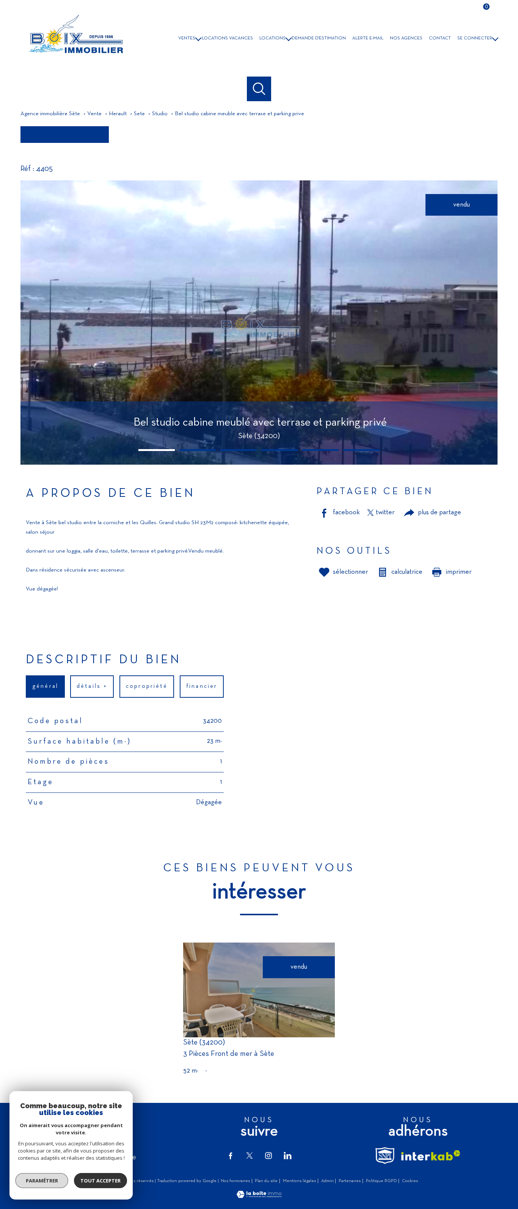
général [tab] (45, 686)
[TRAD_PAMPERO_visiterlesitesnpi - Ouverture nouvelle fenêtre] (384, 1155)
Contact (440, 38)
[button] (156, 450)
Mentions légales (299, 1181)
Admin (327, 1181)
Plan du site (266, 1181)
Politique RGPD (381, 1181)
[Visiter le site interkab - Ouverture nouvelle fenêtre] (430, 1155)
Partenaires (350, 1181)
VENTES (186, 38)
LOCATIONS (272, 38)
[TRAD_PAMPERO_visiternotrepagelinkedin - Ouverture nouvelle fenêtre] (287, 1155)
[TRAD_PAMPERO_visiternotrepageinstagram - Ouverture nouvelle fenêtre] (268, 1155)
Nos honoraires (235, 1181)
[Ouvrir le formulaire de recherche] (259, 89)
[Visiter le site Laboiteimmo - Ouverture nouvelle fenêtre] (259, 1196)
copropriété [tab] (147, 686)
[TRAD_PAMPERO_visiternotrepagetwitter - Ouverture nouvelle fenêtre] (249, 1155)
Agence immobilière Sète (50, 113)
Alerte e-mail (367, 38)
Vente (94, 113)
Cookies (410, 1181)
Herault (118, 113)
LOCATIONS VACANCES (227, 38)
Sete (139, 113)
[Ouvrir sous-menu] (198, 38)
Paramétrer (42, 1180)
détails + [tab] (92, 686)
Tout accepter (100, 1180)
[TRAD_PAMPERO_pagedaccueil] (75, 57)
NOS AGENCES (406, 38)
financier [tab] (201, 686)
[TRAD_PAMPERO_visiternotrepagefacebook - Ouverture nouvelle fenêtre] (230, 1155)
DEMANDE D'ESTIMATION (319, 38)
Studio (160, 113)
